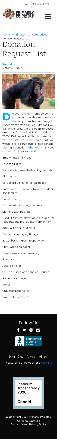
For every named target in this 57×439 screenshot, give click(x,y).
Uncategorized (38, 34)
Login (27, 4)
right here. (33, 147)
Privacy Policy (38, 424)
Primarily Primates (13, 34)
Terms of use (18, 424)
